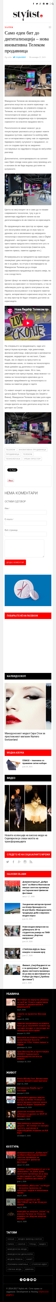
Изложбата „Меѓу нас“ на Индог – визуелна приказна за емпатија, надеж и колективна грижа (33, 1189)
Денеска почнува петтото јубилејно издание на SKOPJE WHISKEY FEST (32, 1113)
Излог (20, 20)
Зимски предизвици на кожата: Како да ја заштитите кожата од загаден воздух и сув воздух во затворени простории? (33, 1027)
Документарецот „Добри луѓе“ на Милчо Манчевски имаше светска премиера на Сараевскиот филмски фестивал (36, 887)
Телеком (27, 454)
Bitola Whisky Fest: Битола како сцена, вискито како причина (32, 1079)
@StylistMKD (20, 57)
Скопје (22, 1244)
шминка (29, 1269)
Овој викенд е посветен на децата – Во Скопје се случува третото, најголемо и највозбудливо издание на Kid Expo (33, 1128)
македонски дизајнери (20, 1254)
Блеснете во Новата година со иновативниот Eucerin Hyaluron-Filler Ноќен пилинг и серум (32, 1041)
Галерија (7, 20)
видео (42, 1244)
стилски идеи (39, 1264)
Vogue (10, 1239)
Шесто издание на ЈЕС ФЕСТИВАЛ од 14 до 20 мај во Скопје (32, 1202)
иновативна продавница (32, 450)
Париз (10, 1244)
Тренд (32, 1244)
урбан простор (32, 459)
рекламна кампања (17, 1264)
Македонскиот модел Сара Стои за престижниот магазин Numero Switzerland (25, 736)
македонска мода (17, 1249)
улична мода (14, 1269)
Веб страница (11, 530)
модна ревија (15, 1259)
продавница (12, 454)
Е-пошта (9, 519)
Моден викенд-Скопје (30, 1239)
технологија (13, 459)
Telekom (10, 450)
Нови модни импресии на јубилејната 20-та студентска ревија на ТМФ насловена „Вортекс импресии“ (36, 932)
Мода (16, 4)
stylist (9, 57)
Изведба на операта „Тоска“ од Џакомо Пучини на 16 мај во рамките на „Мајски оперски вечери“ (33, 1215)
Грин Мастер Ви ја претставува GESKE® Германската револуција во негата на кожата (33, 1055)
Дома (6, 4)
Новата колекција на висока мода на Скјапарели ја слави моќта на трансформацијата (26, 838)
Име (7, 508)
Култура (18, 12)
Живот (6, 12)
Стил (26, 4)
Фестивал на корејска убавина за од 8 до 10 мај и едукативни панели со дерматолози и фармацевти (33, 1003)
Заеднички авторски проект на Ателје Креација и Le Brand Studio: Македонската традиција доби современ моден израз (36, 910)
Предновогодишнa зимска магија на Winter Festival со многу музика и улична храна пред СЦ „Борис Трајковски (32, 1101)
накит (29, 1259)
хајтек (9, 27)
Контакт (32, 20)
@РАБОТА (31, 12)
